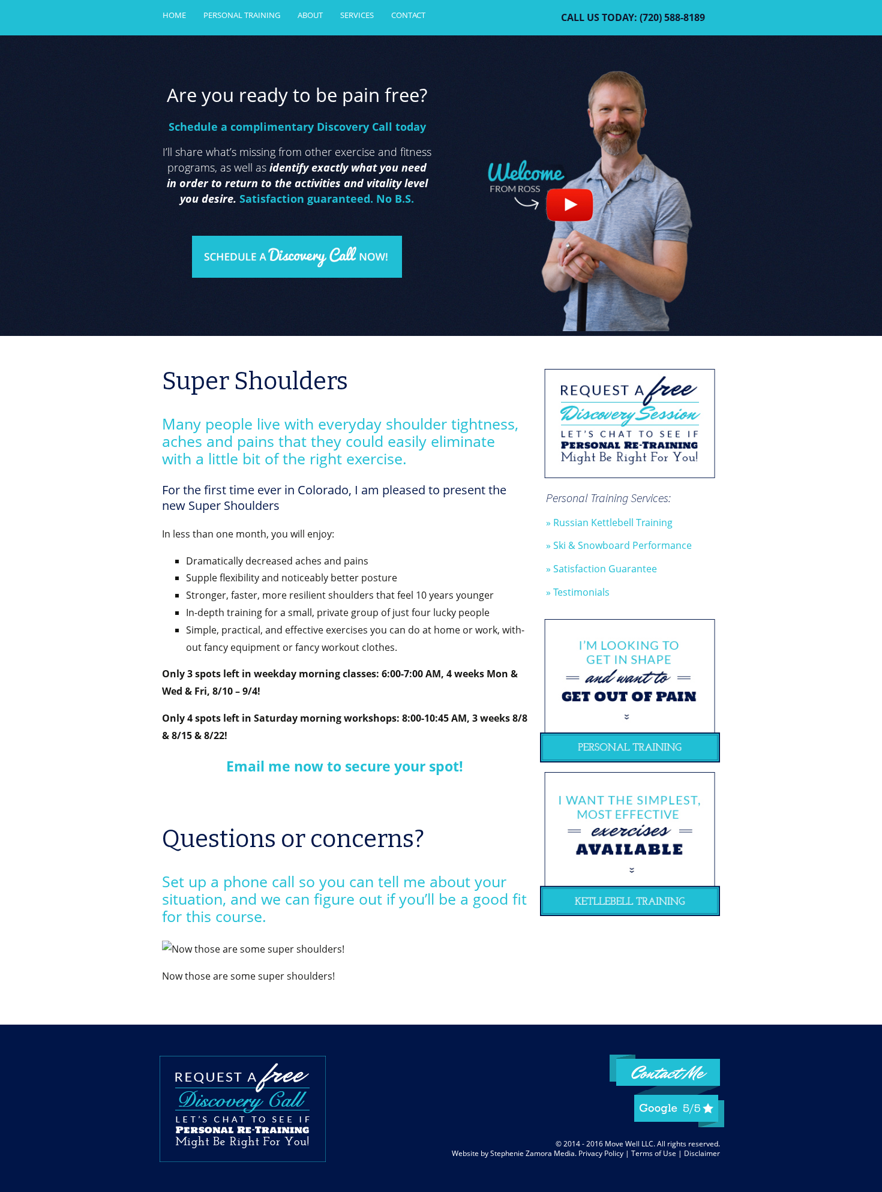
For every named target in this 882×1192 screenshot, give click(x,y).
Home (174, 15)
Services (357, 15)
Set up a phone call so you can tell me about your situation (334, 890)
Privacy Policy (600, 1153)
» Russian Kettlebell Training (609, 522)
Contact (408, 15)
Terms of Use (653, 1153)
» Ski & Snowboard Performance (619, 545)
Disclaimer (702, 1153)
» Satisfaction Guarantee (601, 568)
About (310, 15)
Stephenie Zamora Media (532, 1153)
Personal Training (241, 15)
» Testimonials (578, 592)
